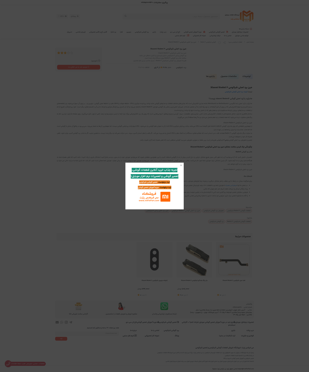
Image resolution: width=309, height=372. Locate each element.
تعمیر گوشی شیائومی (148, 182)
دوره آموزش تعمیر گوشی (148, 187)
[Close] (181, 165)
